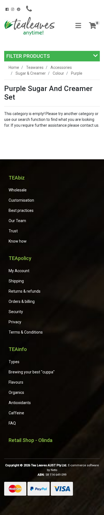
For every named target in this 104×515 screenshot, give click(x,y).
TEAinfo (18, 349)
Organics (16, 392)
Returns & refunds (24, 291)
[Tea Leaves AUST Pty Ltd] (30, 26)
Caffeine (16, 413)
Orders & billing (22, 301)
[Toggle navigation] (78, 26)
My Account (19, 271)
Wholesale (18, 190)
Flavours (16, 382)
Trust (13, 231)
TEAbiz (17, 178)
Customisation (21, 200)
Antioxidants (20, 402)
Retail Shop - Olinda (30, 440)
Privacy (15, 322)
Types (14, 362)
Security (16, 311)
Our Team (17, 221)
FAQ (12, 423)
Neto (54, 470)
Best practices (21, 210)
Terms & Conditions (26, 332)
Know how (18, 241)
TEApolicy (20, 258)
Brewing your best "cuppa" (32, 372)
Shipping (16, 281)
